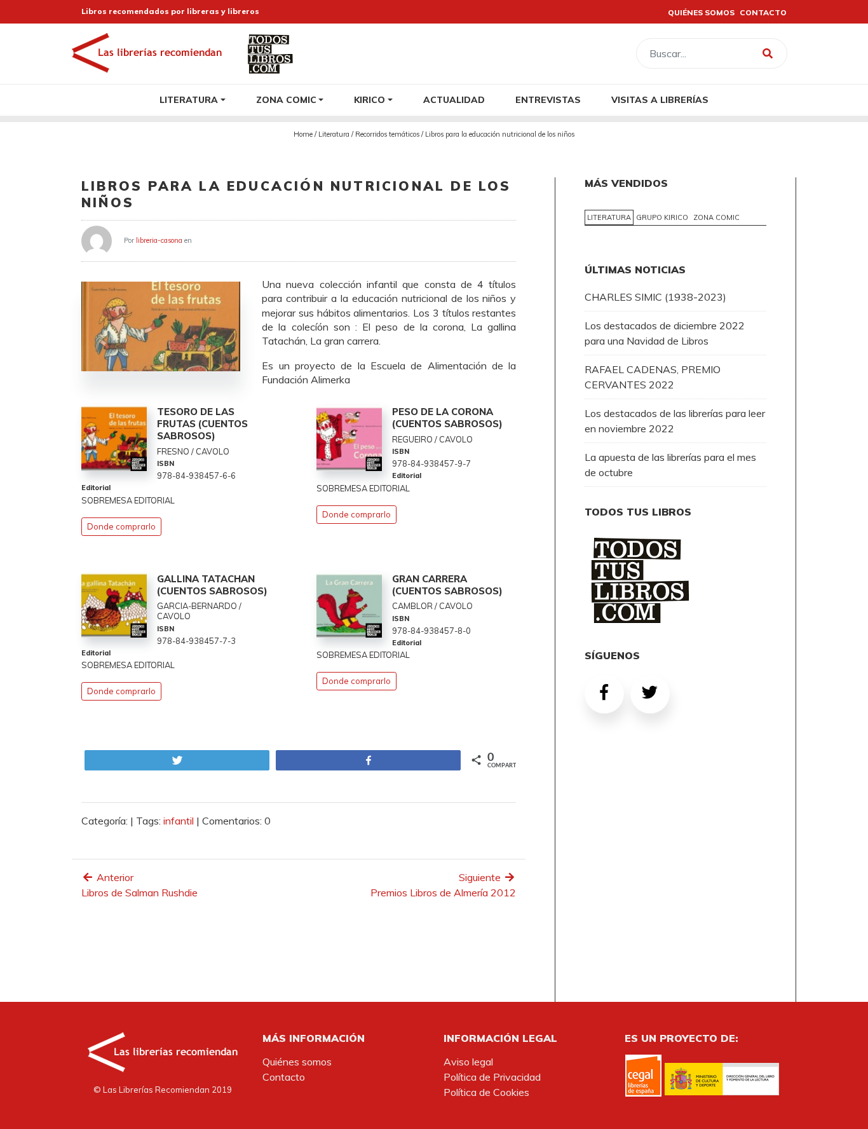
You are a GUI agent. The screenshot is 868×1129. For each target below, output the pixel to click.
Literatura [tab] (609, 217)
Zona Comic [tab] (716, 217)
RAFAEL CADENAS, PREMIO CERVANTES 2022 (653, 377)
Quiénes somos (297, 1061)
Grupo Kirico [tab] (662, 217)
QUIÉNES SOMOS (701, 12)
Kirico (369, 99)
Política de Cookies (486, 1092)
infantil (178, 820)
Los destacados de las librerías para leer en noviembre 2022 (675, 421)
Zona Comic (286, 99)
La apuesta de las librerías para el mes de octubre (670, 465)
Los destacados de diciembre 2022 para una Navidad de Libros (665, 333)
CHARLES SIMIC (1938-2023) (655, 297)
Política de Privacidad (492, 1077)
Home (303, 134)
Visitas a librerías (660, 99)
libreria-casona (159, 239)
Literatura (188, 99)
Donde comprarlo (121, 526)
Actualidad (454, 99)
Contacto (283, 1077)
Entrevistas (548, 99)
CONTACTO (763, 12)
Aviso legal (468, 1061)
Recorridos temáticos (387, 134)
